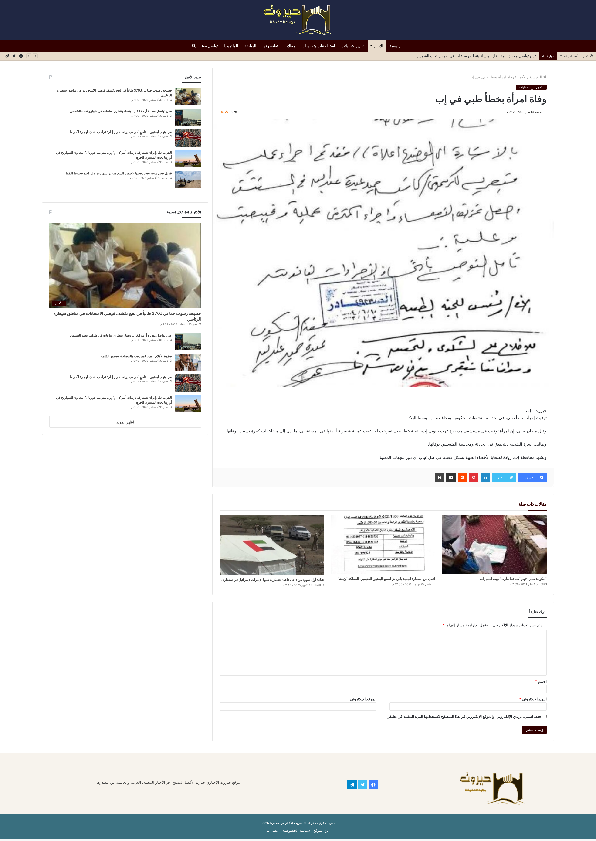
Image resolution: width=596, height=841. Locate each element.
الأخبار (378, 46)
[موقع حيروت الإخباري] (298, 20)
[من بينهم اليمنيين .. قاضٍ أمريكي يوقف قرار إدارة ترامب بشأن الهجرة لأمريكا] (188, 138)
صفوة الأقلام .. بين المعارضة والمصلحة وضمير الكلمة (136, 356)
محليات (523, 87)
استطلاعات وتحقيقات (318, 46)
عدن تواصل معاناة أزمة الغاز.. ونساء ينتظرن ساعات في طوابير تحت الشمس (477, 56)
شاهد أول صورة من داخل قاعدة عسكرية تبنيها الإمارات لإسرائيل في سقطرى (272, 580)
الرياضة (250, 46)
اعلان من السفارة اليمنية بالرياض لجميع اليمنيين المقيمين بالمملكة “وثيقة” (386, 579)
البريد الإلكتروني (533, 699)
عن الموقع (321, 830)
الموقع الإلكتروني (363, 699)
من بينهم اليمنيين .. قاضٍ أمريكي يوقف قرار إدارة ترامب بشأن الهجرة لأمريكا (120, 132)
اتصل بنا (272, 830)
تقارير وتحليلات (352, 46)
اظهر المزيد (125, 422)
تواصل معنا (209, 46)
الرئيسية (396, 46)
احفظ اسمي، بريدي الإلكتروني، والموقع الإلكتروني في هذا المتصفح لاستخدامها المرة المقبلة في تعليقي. (464, 716)
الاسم (541, 681)
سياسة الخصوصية (296, 830)
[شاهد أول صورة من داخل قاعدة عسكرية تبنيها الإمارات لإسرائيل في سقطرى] (272, 545)
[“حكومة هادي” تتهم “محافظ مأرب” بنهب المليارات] (494, 544)
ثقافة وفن (270, 46)
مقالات (289, 46)
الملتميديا (231, 46)
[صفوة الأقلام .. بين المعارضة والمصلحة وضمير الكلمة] (188, 362)
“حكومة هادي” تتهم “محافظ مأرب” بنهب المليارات (513, 579)
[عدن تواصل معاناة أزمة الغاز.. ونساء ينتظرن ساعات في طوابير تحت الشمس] (188, 117)
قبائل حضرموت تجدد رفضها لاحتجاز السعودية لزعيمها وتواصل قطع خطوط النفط (118, 173)
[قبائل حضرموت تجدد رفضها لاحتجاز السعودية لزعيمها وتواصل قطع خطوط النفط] (188, 179)
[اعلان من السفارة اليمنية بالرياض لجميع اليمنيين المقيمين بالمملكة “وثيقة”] (383, 544)
